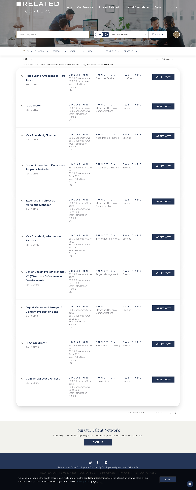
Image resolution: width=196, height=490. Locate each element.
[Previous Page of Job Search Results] (170, 412)
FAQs (158, 7)
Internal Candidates (137, 7)
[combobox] (52, 34)
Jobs (69, 7)
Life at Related (109, 7)
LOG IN (173, 7)
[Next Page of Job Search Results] (176, 412)
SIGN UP (98, 442)
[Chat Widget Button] (190, 484)
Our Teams (84, 7)
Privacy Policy (84, 481)
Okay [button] (167, 479)
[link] (98, 83)
